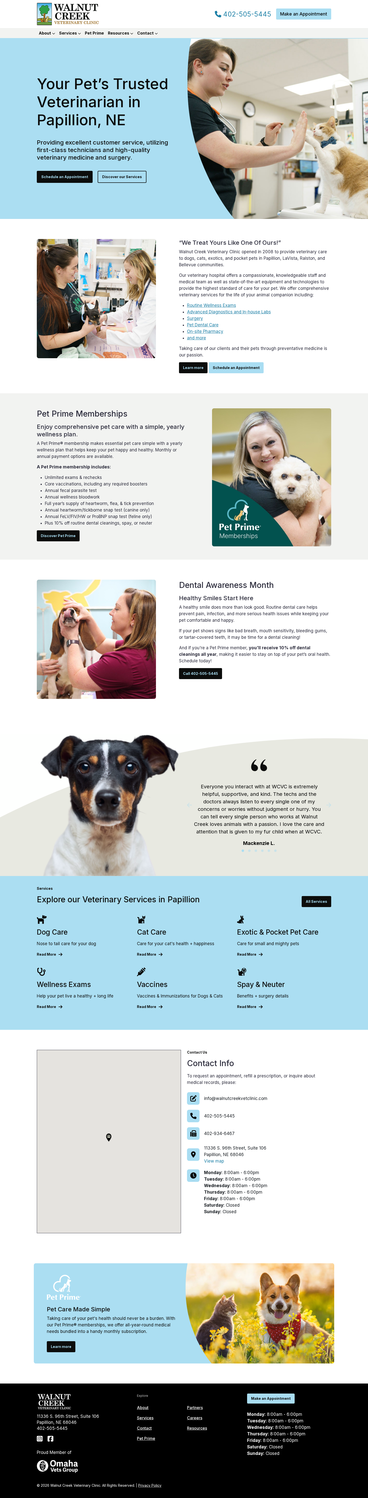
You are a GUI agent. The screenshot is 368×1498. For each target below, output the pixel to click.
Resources (197, 1428)
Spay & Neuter (261, 984)
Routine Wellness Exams (211, 305)
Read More (46, 954)
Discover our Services (122, 177)
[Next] (320, 805)
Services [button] (68, 33)
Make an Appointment (303, 14)
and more (196, 337)
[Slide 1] (243, 850)
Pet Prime (94, 33)
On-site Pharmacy (205, 331)
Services (145, 1417)
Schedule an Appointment (64, 177)
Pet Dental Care (203, 324)
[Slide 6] (275, 850)
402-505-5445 (246, 14)
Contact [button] (146, 33)
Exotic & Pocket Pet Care (277, 932)
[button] (108, 1138)
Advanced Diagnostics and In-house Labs (229, 311)
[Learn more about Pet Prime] (271, 476)
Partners (195, 1407)
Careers (194, 1417)
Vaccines (152, 984)
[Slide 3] (256, 850)
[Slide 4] (262, 850)
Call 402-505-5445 (200, 673)
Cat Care (151, 932)
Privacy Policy (149, 1485)
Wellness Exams (64, 984)
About (142, 1407)
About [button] (45, 33)
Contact (144, 1428)
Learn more (193, 367)
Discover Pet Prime (58, 536)
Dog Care (52, 932)
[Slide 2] (249, 850)
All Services (316, 901)
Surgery (195, 318)
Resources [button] (119, 33)
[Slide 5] (269, 850)
